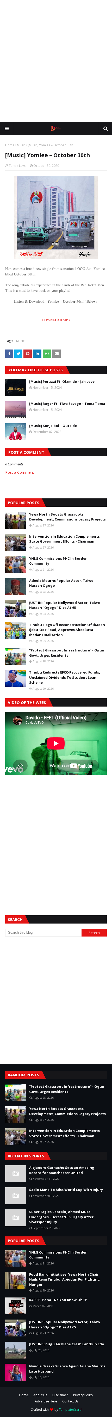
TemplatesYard (70, 1409)
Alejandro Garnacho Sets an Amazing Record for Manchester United (61, 1170)
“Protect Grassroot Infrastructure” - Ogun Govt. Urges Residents (66, 653)
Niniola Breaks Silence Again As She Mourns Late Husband (67, 1369)
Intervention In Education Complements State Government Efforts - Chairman (64, 539)
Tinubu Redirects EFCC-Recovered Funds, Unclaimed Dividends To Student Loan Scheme (64, 677)
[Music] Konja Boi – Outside (53, 425)
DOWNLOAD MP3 (56, 319)
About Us (40, 1395)
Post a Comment (19, 472)
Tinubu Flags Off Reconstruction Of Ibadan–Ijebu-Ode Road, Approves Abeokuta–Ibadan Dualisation (68, 629)
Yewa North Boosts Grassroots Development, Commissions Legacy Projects (67, 517)
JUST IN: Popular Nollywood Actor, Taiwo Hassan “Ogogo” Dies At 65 (64, 605)
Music (21, 145)
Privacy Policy (83, 1395)
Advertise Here (46, 1401)
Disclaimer (60, 1395)
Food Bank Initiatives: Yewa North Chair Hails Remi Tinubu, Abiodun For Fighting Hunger (64, 1279)
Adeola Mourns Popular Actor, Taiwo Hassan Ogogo (61, 583)
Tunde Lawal (18, 165)
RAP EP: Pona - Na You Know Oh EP (58, 1299)
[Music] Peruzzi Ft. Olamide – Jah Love (62, 381)
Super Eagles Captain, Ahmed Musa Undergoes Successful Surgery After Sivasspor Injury (61, 1216)
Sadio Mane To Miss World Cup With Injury (66, 1189)
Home (9, 145)
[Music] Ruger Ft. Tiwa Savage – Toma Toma (67, 403)
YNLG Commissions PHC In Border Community (58, 561)
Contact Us (70, 1401)
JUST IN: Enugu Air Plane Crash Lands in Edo (66, 1344)
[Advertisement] (56, 61)
